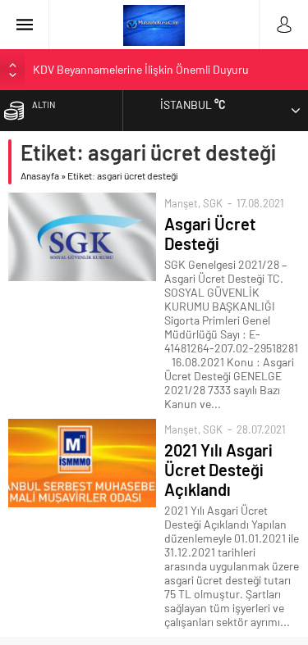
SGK (213, 203)
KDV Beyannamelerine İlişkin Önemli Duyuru (141, 69)
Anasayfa (40, 175)
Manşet (181, 203)
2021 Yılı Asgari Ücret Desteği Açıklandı (218, 469)
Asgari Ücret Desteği (209, 233)
